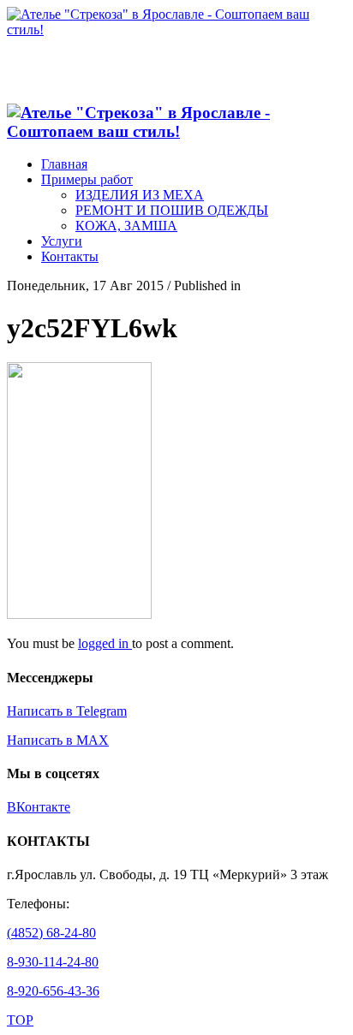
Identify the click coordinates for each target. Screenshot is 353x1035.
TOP (20, 1020)
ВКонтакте (38, 807)
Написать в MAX (58, 740)
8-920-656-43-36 (53, 991)
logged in (105, 643)
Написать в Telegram (67, 711)
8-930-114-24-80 (53, 962)
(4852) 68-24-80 (51, 932)
